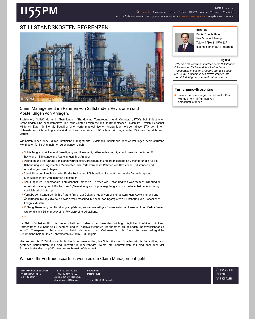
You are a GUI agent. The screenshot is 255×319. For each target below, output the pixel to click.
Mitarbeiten (228, 12)
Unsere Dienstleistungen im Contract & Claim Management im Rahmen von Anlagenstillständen (205, 99)
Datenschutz (93, 273)
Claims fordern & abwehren (130, 16)
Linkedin (109, 280)
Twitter (90, 280)
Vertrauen (215, 12)
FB (96, 280)
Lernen (172, 12)
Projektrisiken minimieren (221, 16)
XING (101, 280)
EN (232, 8)
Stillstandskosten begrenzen (192, 16)
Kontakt (219, 8)
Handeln (146, 12)
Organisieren (159, 12)
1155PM (193, 12)
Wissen (203, 12)
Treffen (182, 12)
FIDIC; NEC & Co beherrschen (161, 16)
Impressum (93, 270)
